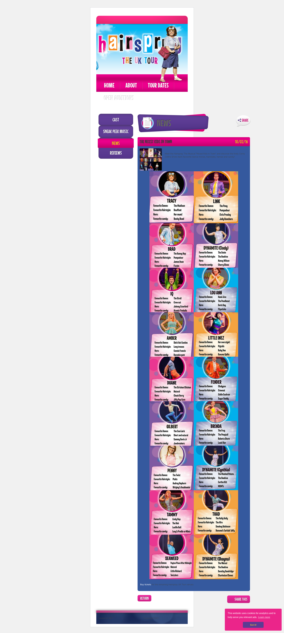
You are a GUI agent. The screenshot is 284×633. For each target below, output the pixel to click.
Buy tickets (145, 584)
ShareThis (243, 121)
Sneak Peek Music (116, 131)
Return (144, 598)
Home (109, 85)
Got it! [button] (253, 625)
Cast (115, 119)
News (116, 143)
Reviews (116, 153)
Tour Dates (158, 85)
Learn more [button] (264, 617)
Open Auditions (119, 97)
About (131, 85)
